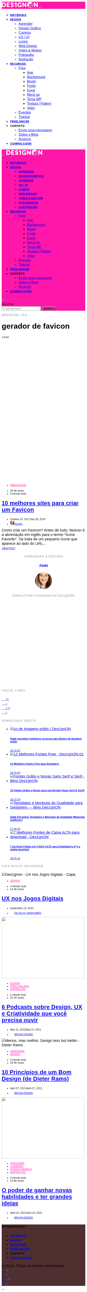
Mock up (33, 94)
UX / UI (24, 37)
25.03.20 (15, 750)
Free (22, 68)
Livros (23, 41)
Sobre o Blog (28, 134)
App (30, 72)
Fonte (31, 86)
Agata (18, 524)
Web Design (28, 46)
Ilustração (26, 59)
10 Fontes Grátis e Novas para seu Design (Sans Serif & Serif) (47, 790)
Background (36, 77)
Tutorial (24, 117)
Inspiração (18, 989)
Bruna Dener (23, 1034)
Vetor (31, 108)
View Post (8, 548)
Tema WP (34, 99)
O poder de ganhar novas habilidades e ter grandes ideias (37, 1197)
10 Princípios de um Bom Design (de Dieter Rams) (36, 1075)
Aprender (26, 24)
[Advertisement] (43, 384)
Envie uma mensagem (35, 130)
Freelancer (19, 121)
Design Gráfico (30, 28)
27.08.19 (15, 828)
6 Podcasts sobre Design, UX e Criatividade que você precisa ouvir (42, 1013)
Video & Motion (30, 50)
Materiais (18, 15)
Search (49, 308)
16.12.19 (15, 799)
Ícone (31, 90)
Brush (31, 81)
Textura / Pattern (39, 103)
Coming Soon (21, 143)
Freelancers (19, 986)
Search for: (8, 304)
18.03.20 (15, 772)
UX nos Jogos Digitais (32, 898)
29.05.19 (15, 858)
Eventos (25, 112)
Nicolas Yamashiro (27, 913)
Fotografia (26, 55)
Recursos (18, 63)
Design (15, 19)
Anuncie (25, 139)
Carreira (25, 32)
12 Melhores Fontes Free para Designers (34, 763)
